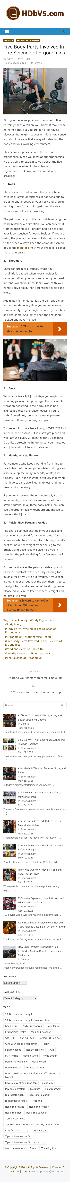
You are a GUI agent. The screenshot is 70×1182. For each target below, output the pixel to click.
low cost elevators (15, 1088)
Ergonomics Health (38, 636)
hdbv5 (10, 58)
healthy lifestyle (17, 653)
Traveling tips (48, 1148)
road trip (37, 1100)
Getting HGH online (49, 1037)
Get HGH (10, 1037)
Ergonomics (14, 636)
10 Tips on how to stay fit (19, 1014)
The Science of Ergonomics (24, 657)
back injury (20, 620)
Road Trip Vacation (36, 1112)
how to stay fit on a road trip (21, 1082)
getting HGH (27, 1037)
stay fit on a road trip (17, 1130)
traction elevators (15, 1148)
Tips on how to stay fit (17, 1136)
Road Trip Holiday (39, 1106)
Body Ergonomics (43, 620)
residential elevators (16, 1100)
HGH (51, 1049)
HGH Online (11, 1055)
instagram (47, 1082)
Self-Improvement (28, 40)
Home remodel (13, 1067)
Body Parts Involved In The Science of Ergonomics (30, 630)
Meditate (35, 1088)
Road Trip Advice (14, 1106)
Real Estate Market (39, 1094)
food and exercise (18, 649)
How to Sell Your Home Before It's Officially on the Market (32, 1075)
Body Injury (14, 624)
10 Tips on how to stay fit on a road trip (27, 1020)
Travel (33, 1148)
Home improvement (16, 1061)
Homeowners (39, 1061)
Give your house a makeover (21, 1043)
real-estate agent (14, 1094)
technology (39, 1130)
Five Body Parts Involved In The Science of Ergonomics (33, 642)
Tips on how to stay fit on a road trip (25, 1142)
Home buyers (30, 1055)
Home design (50, 1055)
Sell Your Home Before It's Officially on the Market (32, 1124)
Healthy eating (13, 1049)
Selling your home (15, 1118)
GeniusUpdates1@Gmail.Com (47, 1171)
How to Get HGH (35, 1067)
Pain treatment (40, 653)
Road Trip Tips (13, 1112)
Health (8, 40)
